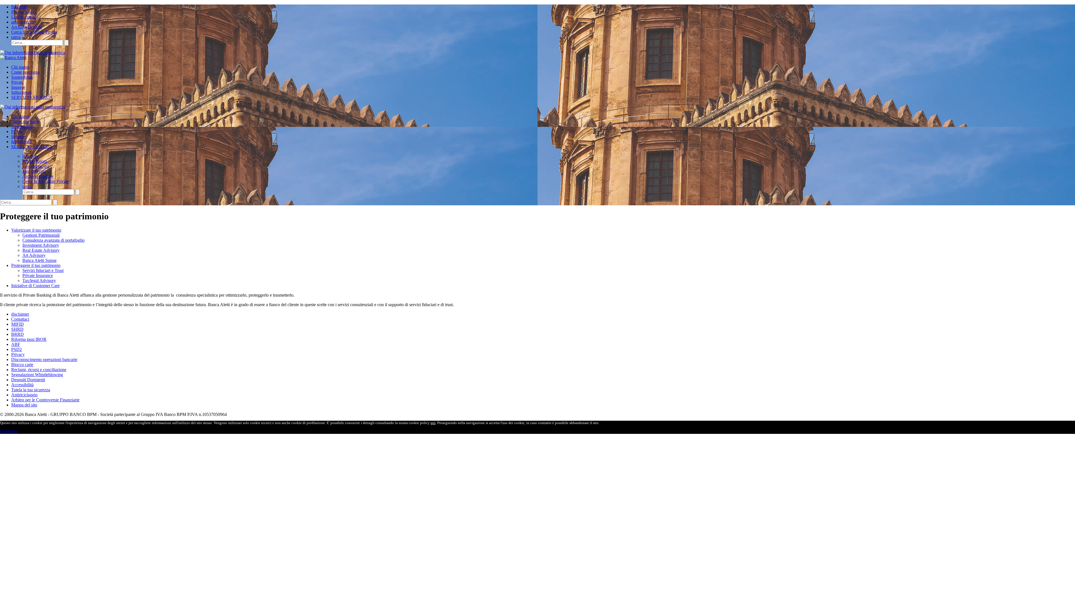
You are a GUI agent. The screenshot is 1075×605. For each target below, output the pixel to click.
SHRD (17, 329)
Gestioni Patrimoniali (41, 235)
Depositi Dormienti (28, 379)
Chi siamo (20, 67)
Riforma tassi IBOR (28, 339)
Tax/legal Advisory (39, 280)
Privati (17, 82)
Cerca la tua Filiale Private (34, 32)
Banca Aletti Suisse (39, 260)
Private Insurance (37, 275)
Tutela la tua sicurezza (30, 389)
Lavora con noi (24, 17)
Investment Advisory (40, 245)
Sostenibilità (22, 77)
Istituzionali (21, 92)
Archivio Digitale (26, 27)
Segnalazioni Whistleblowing (37, 374)
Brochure (19, 6)
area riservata (22, 22)
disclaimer (20, 314)
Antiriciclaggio (24, 394)
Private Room (23, 12)
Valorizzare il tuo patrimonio (36, 230)
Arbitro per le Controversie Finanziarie (45, 399)
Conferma (9, 431)
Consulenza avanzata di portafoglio (53, 240)
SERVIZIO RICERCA (32, 97)
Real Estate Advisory (41, 250)
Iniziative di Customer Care (35, 285)
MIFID (17, 324)
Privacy (18, 354)
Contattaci (20, 319)
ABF (15, 344)
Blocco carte (22, 364)
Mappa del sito (24, 404)
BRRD (17, 334)
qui (433, 423)
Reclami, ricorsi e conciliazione (38, 369)
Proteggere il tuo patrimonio (35, 265)
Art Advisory (34, 255)
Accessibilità (22, 384)
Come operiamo (25, 72)
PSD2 (16, 349)
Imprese (18, 87)
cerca (15, 37)
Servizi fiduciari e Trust (43, 270)
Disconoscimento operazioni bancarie (44, 359)
